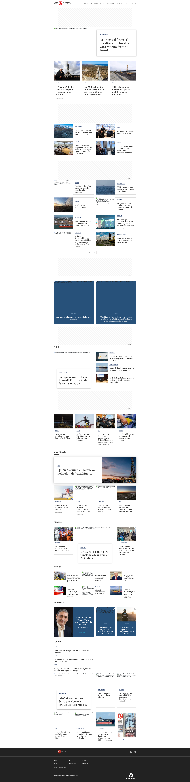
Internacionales (110, 3)
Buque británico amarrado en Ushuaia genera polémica (121, 369)
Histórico (57, 430)
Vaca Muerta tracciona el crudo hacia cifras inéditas (63, 436)
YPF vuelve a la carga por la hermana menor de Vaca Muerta (63, 735)
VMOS (120, 501)
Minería (96, 3)
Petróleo (85, 3)
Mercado (78, 501)
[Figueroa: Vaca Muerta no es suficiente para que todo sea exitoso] (102, 356)
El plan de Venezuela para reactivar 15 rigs (100, 591)
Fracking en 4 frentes (121, 234)
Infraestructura (101, 689)
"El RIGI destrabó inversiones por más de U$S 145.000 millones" (122, 91)
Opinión (56, 646)
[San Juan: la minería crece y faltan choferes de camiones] (74, 296)
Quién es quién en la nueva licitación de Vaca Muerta (76, 471)
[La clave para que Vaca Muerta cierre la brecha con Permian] (84, 421)
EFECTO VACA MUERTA (102, 728)
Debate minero (58, 542)
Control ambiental (64, 372)
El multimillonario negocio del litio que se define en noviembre (84, 735)
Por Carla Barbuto (80, 514)
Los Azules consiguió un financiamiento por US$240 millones (83, 132)
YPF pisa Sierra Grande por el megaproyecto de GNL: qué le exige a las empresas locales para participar (105, 439)
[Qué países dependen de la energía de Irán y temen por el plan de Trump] (60, 590)
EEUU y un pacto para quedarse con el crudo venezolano (125, 189)
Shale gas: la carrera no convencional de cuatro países (124, 241)
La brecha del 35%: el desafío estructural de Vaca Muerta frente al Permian (115, 45)
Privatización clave (81, 728)
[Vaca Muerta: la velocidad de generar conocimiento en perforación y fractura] (105, 222)
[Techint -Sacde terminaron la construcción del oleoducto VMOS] (126, 493)
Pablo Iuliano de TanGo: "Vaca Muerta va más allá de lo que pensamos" (83, 622)
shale (59, 465)
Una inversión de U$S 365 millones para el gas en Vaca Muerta (83, 223)
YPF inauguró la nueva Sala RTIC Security (125, 132)
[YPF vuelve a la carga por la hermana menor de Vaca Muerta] (63, 719)
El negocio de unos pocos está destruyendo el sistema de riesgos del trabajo (73, 669)
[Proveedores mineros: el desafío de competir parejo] (63, 534)
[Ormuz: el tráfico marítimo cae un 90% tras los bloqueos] (88, 576)
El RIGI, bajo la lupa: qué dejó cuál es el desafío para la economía (121, 380)
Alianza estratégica (102, 501)
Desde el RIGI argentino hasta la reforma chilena (72, 651)
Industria (78, 430)
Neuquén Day (119, 215)
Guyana (125, 586)
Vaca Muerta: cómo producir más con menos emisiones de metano (125, 206)
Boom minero (74, 313)
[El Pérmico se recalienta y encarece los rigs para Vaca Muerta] (84, 493)
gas (85, 82)
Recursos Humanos (123, 542)
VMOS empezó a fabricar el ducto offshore (104, 695)
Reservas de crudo (121, 183)
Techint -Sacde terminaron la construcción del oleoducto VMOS (125, 508)
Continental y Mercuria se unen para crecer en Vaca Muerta (105, 508)
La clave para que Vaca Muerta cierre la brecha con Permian (84, 437)
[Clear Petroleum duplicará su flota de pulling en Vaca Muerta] (126, 614)
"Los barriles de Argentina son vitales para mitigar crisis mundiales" (105, 630)
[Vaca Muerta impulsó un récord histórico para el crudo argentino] (63, 187)
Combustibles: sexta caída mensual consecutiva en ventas (126, 437)
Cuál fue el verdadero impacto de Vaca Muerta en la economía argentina (125, 149)
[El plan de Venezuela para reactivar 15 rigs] (88, 590)
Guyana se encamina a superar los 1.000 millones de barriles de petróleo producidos (130, 593)
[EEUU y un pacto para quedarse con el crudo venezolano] (105, 187)
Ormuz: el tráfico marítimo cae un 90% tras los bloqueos (100, 578)
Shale (57, 82)
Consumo (121, 430)
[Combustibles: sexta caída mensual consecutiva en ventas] (126, 421)
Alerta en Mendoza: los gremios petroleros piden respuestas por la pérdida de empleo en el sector (83, 149)
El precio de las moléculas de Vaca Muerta (62, 507)
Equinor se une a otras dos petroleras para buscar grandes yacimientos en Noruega (73, 579)
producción (77, 182)
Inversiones (121, 689)
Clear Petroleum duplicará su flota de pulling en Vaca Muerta (127, 630)
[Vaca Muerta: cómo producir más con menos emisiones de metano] (105, 204)
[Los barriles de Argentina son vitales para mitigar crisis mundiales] (105, 614)
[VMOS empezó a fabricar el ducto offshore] (105, 680)
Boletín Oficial (78, 217)
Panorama (114, 82)
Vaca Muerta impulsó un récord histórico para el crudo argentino (83, 189)
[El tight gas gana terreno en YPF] (63, 204)
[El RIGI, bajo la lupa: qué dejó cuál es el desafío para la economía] (102, 378)
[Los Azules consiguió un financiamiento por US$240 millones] (63, 131)
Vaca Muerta (119, 199)
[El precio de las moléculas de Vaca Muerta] (63, 493)
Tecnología (119, 127)
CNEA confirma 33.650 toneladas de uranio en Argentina (94, 555)
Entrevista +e (105, 623)
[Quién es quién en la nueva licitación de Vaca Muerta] (119, 470)
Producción (77, 201)
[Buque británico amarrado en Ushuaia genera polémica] (102, 367)
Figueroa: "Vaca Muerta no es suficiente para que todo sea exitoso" (121, 358)
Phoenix (116, 313)
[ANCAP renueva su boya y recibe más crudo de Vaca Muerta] (74, 688)
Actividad (127, 623)
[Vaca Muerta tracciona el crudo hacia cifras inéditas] (63, 421)
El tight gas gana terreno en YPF (81, 206)
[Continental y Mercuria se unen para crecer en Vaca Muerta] (105, 493)
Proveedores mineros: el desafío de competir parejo (62, 548)
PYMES (99, 430)
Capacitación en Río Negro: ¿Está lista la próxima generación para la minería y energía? (126, 550)
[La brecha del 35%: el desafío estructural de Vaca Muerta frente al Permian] (95, 43)
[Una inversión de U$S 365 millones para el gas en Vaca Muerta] (63, 222)
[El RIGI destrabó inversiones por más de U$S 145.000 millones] (123, 71)
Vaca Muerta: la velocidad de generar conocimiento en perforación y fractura (125, 222)
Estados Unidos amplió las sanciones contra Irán (129, 578)
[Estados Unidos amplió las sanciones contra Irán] (116, 576)
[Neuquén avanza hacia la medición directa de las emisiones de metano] (74, 367)
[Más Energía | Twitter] (135, 3)
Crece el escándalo (113, 364)
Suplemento (121, 739)
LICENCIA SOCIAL (78, 232)
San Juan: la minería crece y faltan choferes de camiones (73, 318)
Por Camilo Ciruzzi (83, 632)
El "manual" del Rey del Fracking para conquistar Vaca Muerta (65, 91)
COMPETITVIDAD (104, 35)
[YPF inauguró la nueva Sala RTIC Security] (105, 131)
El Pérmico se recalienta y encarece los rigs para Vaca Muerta (83, 508)
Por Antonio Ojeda (59, 98)
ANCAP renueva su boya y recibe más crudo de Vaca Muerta (73, 701)
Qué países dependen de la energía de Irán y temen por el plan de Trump (72, 593)
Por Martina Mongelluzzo (121, 228)
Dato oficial (83, 547)
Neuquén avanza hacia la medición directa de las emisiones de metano (73, 381)
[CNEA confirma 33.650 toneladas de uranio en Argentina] (95, 542)
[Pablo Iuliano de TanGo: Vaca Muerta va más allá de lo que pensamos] (63, 622)
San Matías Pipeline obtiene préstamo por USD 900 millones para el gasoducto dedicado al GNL (94, 92)
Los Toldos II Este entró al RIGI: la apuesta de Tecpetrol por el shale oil (125, 697)
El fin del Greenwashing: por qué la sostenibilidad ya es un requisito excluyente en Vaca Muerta (83, 241)
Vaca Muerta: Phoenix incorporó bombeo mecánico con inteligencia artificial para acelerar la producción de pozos (116, 319)
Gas (91, 3)
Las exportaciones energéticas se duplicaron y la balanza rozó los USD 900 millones (105, 736)
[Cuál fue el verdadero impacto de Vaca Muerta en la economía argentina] (105, 148)
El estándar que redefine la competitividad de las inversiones (74, 660)
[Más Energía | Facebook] (133, 3)
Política (102, 3)
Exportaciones (58, 501)
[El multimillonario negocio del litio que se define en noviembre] (84, 719)
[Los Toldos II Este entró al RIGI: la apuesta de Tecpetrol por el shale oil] (126, 680)
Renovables (119, 3)
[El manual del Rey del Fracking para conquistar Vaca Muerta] (67, 71)
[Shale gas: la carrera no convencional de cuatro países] (105, 239)
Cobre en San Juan (78, 126)
